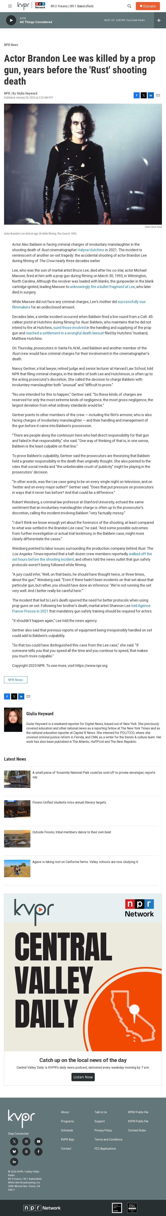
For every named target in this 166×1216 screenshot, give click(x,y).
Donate (149, 6)
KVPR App (67, 1139)
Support (100, 1121)
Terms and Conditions (108, 1139)
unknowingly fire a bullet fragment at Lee (102, 287)
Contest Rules (137, 1130)
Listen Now (83, 1077)
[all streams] (160, 20)
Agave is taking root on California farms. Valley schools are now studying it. (85, 862)
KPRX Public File (138, 1112)
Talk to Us (101, 1112)
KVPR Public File (138, 1121)
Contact (66, 1148)
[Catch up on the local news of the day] (83, 972)
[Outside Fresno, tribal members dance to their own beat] (17, 838)
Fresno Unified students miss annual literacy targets (69, 802)
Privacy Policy (103, 1130)
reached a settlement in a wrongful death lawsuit (65, 333)
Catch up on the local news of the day (83, 1060)
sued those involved (69, 327)
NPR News (11, 45)
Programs (67, 1121)
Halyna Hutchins (91, 250)
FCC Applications (105, 1148)
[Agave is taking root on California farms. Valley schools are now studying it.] (17, 868)
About (65, 1112)
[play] (11, 20)
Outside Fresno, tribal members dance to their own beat (71, 832)
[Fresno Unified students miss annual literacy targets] (17, 809)
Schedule (67, 1130)
